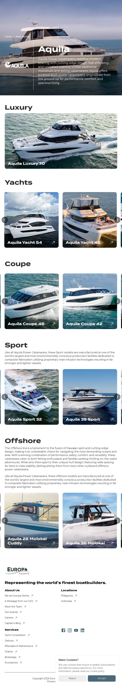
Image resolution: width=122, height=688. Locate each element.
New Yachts (23, 36)
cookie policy (97, 671)
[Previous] (5, 220)
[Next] (117, 220)
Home (8, 36)
